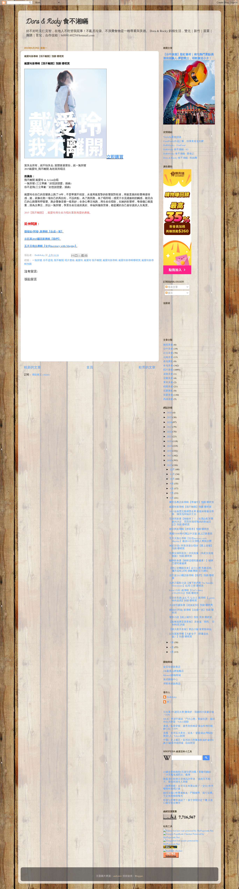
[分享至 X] (79, 255)
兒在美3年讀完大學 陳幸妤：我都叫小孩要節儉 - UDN (188, 713)
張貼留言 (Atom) (41, 374)
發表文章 (172, 287)
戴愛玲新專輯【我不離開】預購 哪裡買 (190, 506)
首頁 (89, 367)
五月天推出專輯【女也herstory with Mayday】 (50, 246)
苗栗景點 (168, 390)
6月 (172, 497)
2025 (170, 417)
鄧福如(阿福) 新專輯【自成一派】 (44, 231)
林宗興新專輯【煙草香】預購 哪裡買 (189, 529)
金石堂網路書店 (171, 666)
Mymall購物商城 (172, 675)
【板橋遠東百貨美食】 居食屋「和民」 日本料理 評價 (191, 623)
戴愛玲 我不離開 (93, 260)
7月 (172, 493)
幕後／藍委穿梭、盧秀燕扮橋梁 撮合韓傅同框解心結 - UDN (188, 727)
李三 (169, 701)
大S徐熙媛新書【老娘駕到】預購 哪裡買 (191, 605)
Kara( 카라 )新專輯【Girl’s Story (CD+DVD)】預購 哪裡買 (186, 592)
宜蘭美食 (168, 378)
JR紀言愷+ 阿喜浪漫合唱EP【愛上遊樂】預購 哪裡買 (191, 547)
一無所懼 (37, 260)
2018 (170, 450)
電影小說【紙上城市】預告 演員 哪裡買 (190, 617)
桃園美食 (168, 386)
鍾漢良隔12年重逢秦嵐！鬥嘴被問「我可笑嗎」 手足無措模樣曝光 (189, 794)
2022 (170, 431)
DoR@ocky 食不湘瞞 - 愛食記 (178, 153)
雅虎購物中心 (170, 679)
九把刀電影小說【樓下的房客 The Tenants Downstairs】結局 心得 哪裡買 (191, 584)
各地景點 (168, 361)
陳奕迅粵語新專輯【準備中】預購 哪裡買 (191, 502)
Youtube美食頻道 (172, 136)
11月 (172, 474)
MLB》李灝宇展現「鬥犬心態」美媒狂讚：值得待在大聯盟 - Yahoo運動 (189, 720)
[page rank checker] (172, 850)
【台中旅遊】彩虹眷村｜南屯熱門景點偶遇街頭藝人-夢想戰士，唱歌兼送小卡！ (188, 56)
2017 (170, 455)
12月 (172, 469)
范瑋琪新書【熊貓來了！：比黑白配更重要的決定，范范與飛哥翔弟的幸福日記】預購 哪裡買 (191, 521)
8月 (172, 488)
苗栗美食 (168, 394)
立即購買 (115, 157)
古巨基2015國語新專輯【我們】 (42, 239)
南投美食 (168, 344)
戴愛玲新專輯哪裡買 (129, 260)
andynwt (117, 875)
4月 (172, 647)
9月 (172, 483)
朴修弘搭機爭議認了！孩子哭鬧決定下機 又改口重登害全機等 (188, 801)
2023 (170, 426)
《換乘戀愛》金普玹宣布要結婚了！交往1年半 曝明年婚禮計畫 (188, 787)
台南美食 (168, 357)
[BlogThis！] (76, 255)
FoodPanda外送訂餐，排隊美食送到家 (183, 141)
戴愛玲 (79, 260)
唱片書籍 (70, 260)
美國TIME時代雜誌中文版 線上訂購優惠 (190, 533)
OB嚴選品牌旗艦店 (173, 671)
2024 (170, 422)
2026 (170, 412)
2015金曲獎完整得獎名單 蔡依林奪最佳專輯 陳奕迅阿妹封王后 (191, 513)
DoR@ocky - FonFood (174, 145)
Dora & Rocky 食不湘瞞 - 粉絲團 (180, 157)
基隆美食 (168, 373)
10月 (172, 478)
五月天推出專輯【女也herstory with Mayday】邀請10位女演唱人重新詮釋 (190, 540)
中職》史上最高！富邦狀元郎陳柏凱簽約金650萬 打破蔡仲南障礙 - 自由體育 (188, 741)
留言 (170, 292)
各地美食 (168, 365)
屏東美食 (168, 382)
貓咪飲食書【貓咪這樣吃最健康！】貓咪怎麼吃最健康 (191, 562)
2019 (170, 445)
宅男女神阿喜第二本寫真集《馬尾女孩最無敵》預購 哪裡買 (191, 554)
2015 (170, 465)
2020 (170, 441)
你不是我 (48, 260)
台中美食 (168, 348)
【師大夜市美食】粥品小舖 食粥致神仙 (190, 629)
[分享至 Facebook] (83, 255)
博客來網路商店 (171, 683)
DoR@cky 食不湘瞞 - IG (175, 149)
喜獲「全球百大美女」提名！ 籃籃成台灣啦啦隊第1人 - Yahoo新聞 (188, 734)
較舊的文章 (147, 367)
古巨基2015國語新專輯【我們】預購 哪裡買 (191, 577)
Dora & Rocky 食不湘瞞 (57, 22)
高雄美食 (168, 399)
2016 (170, 460)
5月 (172, 642)
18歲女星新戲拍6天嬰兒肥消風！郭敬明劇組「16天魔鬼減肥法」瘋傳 (187, 773)
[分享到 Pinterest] (86, 255)
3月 (172, 651)
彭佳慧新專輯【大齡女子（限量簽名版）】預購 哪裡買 (188, 635)
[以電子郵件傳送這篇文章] (73, 255)
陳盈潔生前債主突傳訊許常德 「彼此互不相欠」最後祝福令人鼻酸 (186, 780)
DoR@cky (172, 697)
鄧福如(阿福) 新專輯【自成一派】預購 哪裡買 (191, 611)
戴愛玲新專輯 (110, 260)
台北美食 (168, 352)
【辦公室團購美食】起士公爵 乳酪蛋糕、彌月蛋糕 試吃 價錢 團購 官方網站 (191, 569)
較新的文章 (32, 367)
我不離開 (59, 260)
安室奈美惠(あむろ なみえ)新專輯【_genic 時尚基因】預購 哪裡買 (192, 599)
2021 (170, 436)
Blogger (139, 875)
